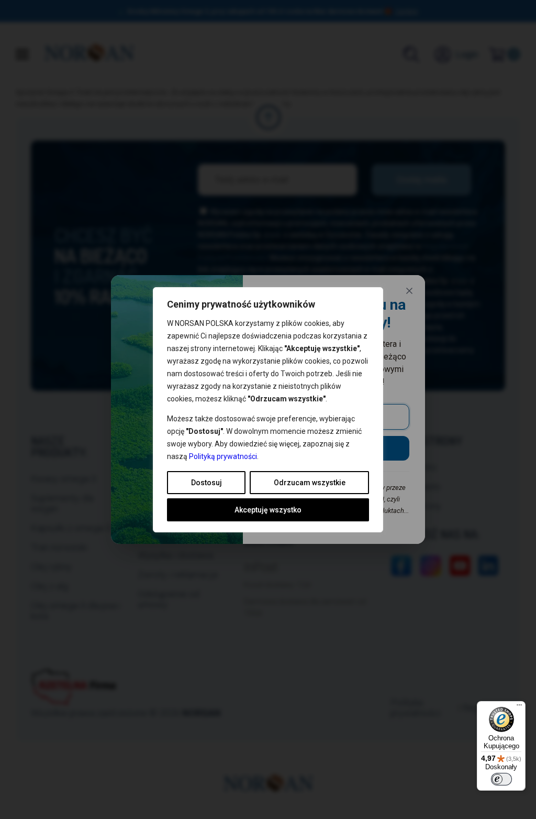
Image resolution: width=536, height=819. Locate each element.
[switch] (501, 779)
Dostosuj (206, 482)
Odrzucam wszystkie (309, 482)
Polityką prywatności (223, 456)
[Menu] (519, 707)
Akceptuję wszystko (268, 510)
